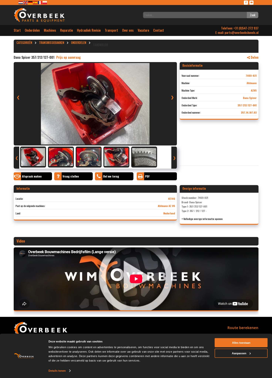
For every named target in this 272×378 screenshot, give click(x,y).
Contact (158, 31)
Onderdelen (32, 31)
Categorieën (24, 43)
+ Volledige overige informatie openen (202, 219)
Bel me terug (111, 176)
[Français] (40, 2)
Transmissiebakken (51, 43)
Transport (111, 31)
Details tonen (57, 370)
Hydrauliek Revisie (89, 31)
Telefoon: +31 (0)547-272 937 (239, 28)
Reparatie (66, 31)
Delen (254, 57)
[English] (25, 2)
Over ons (128, 31)
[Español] (35, 2)
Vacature (143, 31)
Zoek (252, 15)
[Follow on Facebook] (246, 3)
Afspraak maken (32, 176)
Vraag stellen (71, 176)
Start (17, 31)
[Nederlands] (21, 2)
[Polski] (45, 2)
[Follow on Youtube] (251, 3)
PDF (147, 176)
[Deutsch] (30, 2)
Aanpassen (239, 353)
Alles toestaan (241, 342)
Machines (50, 31)
